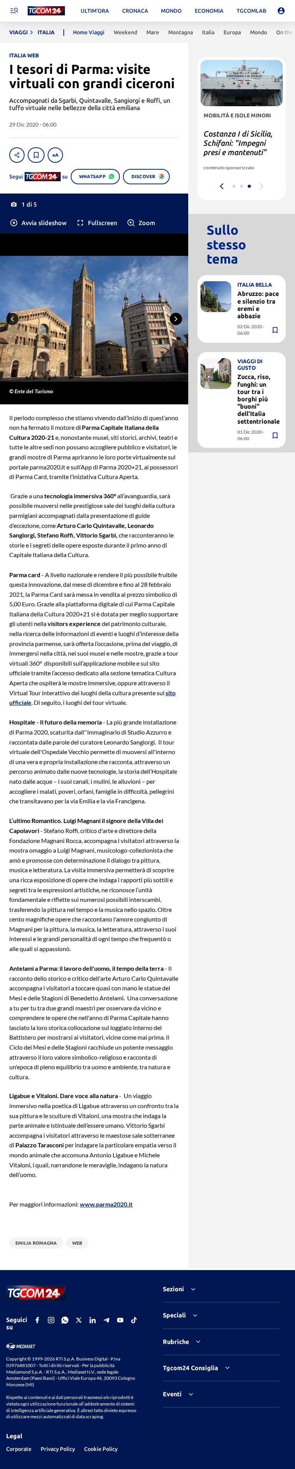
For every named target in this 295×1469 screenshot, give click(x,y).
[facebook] (37, 1320)
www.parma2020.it (106, 1204)
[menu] (14, 10)
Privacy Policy (58, 1449)
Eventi (172, 1394)
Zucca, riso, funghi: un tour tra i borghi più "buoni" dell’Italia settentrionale (258, 398)
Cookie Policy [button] (101, 1449)
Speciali (174, 1315)
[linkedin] (92, 1320)
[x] (79, 1320)
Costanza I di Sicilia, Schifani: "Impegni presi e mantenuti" (238, 143)
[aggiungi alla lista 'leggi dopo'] (36, 155)
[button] (37, 222)
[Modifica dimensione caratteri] (55, 155)
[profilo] (281, 10)
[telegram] (106, 1320)
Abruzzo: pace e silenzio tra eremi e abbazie (258, 304)
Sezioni (173, 1288)
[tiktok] (134, 1320)
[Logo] (46, 11)
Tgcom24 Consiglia (190, 1367)
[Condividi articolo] (17, 155)
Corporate (18, 1449)
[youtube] (120, 1320)
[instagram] (51, 1320)
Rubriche (176, 1341)
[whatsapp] (65, 1320)
